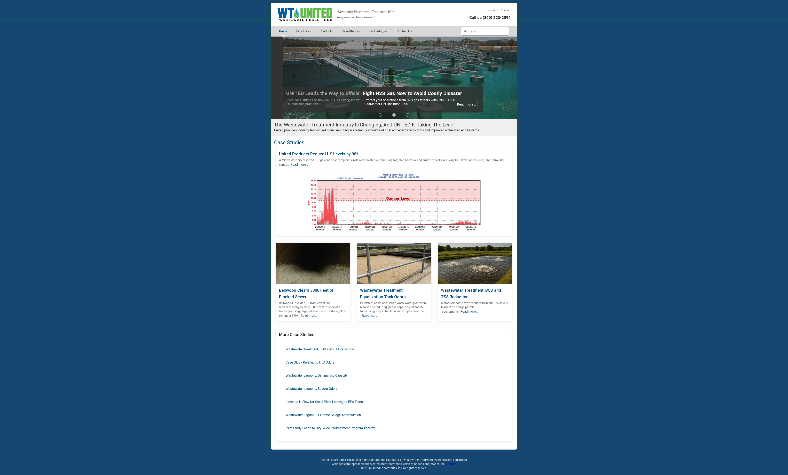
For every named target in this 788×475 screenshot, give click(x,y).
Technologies (378, 31)
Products (326, 31)
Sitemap (450, 464)
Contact (506, 10)
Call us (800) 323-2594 (490, 17)
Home (491, 10)
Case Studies (351, 31)
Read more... (377, 104)
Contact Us (404, 31)
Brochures (303, 31)
